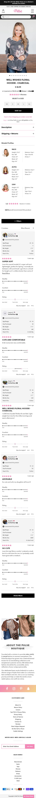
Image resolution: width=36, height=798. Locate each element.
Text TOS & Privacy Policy (18, 712)
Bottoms (18, 771)
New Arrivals (18, 762)
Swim (18, 764)
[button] (18, 94)
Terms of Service (18, 717)
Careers (18, 710)
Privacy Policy (18, 714)
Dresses (18, 769)
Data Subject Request (18, 726)
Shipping (18, 719)
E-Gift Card (18, 778)
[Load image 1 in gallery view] (18, 46)
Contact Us (18, 722)
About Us (18, 705)
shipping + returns (9, 133)
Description (6, 127)
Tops (18, 766)
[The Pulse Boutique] (18, 11)
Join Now (30, 746)
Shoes (18, 774)
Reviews (18, 724)
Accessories (18, 776)
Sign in (5, 120)
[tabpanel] (18, 46)
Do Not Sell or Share (18, 729)
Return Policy (18, 707)
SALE (18, 781)
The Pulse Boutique (22, 796)
